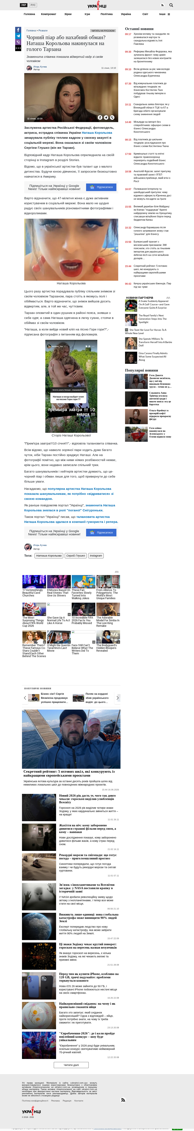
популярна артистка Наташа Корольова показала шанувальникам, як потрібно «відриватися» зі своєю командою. (69, 493)
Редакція (67, 1100)
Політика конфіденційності (35, 1100)
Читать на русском (103, 31)
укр (23, 5)
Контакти (78, 1100)
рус (33, 5)
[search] (171, 5)
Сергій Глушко (75, 555)
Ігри (87, 14)
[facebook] (18, 30)
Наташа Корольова (97, 132)
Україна (126, 14)
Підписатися (105, 187)
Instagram (96, 555)
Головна (29, 14)
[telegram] (18, 36)
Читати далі (71, 1065)
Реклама (55, 1100)
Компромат (48, 14)
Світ (145, 14)
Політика (107, 14)
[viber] (18, 42)
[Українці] (97, 5)
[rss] (162, 5)
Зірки (68, 14)
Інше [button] (162, 14)
